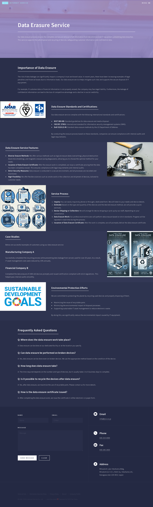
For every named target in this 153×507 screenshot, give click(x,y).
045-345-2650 (105, 450)
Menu (144, 3)
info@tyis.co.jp (105, 419)
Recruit (64, 494)
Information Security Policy (38, 494)
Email (55, 415)
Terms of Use (22, 494)
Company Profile (75, 494)
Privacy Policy (54, 494)
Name (20, 415)
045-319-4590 (105, 438)
